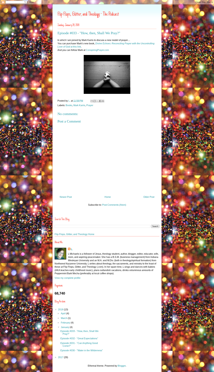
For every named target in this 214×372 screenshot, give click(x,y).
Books (69, 105)
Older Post (148, 197)
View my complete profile (68, 278)
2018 (61, 309)
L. (72, 249)
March (64, 318)
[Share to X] (97, 101)
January (65, 327)
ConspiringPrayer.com (97, 50)
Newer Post (66, 197)
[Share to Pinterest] (102, 101)
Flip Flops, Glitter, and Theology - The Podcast (88, 14)
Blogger (122, 366)
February (66, 322)
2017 (61, 357)
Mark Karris (79, 105)
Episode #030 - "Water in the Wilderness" (81, 350)
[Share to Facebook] (100, 101)
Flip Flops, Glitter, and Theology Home (74, 234)
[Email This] (91, 101)
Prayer (89, 105)
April (63, 313)
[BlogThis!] (94, 101)
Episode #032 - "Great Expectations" (79, 338)
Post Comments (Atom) (114, 205)
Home (108, 197)
